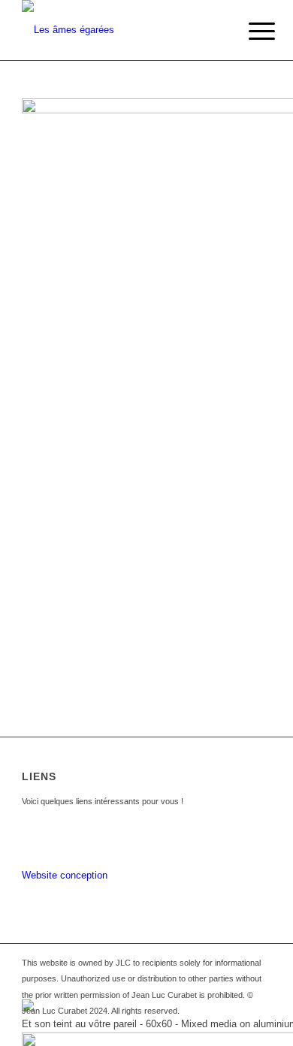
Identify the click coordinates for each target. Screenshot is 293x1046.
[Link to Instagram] (260, 1027)
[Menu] (250, 32)
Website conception (64, 875)
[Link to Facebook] (237, 1027)
